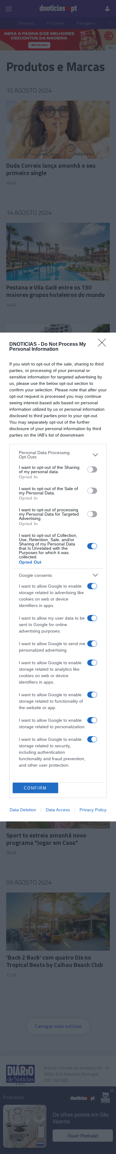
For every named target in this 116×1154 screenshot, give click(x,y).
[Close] (104, 344)
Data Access (58, 809)
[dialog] (58, 577)
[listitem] (58, 454)
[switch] (92, 469)
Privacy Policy (92, 809)
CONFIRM (35, 788)
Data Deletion (23, 809)
